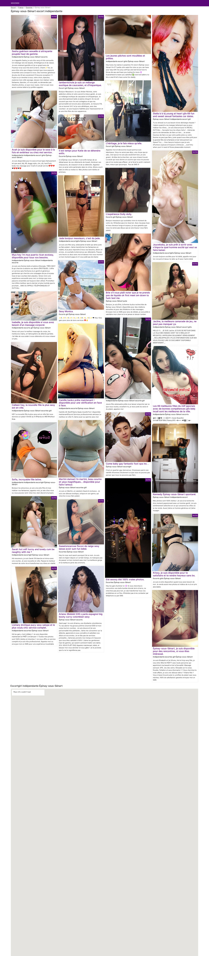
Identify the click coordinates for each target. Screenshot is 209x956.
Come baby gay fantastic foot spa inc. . (127, 463)
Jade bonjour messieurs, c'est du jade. (79, 238)
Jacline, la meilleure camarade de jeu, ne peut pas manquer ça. (174, 322)
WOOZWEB (15, 3)
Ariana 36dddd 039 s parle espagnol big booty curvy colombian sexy (80, 615)
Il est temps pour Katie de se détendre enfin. (79, 152)
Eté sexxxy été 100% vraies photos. (125, 579)
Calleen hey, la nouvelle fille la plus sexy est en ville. (33, 406)
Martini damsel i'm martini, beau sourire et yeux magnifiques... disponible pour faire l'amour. (80, 482)
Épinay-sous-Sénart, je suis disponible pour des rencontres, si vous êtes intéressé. (174, 651)
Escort (13, 7)
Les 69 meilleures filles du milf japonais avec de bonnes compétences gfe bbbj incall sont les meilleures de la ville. (174, 409)
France (21, 7)
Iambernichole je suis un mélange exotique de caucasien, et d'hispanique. (80, 84)
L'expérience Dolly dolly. (119, 214)
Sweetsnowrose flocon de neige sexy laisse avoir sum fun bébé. (79, 547)
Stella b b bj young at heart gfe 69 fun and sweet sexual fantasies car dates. (173, 115)
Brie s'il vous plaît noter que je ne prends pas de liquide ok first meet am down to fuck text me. (128, 295)
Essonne (29, 7)
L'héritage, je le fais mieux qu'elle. (124, 143)
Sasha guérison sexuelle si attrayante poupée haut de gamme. (32, 52)
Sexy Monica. (66, 311)
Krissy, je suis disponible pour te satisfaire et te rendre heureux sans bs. (174, 574)
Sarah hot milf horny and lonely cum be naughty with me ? (33, 550)
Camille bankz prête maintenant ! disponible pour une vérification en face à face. (80, 403)
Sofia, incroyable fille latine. (27, 479)
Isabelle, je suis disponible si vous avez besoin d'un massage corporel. (33, 323)
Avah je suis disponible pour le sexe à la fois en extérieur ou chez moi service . (33, 151)
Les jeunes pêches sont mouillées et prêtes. (125, 57)
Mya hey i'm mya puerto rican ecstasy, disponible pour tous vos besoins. (33, 256)
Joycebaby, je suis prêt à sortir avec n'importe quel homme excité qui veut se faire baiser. (175, 247)
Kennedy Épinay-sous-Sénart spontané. (174, 494)
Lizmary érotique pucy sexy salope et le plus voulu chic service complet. (33, 626)
